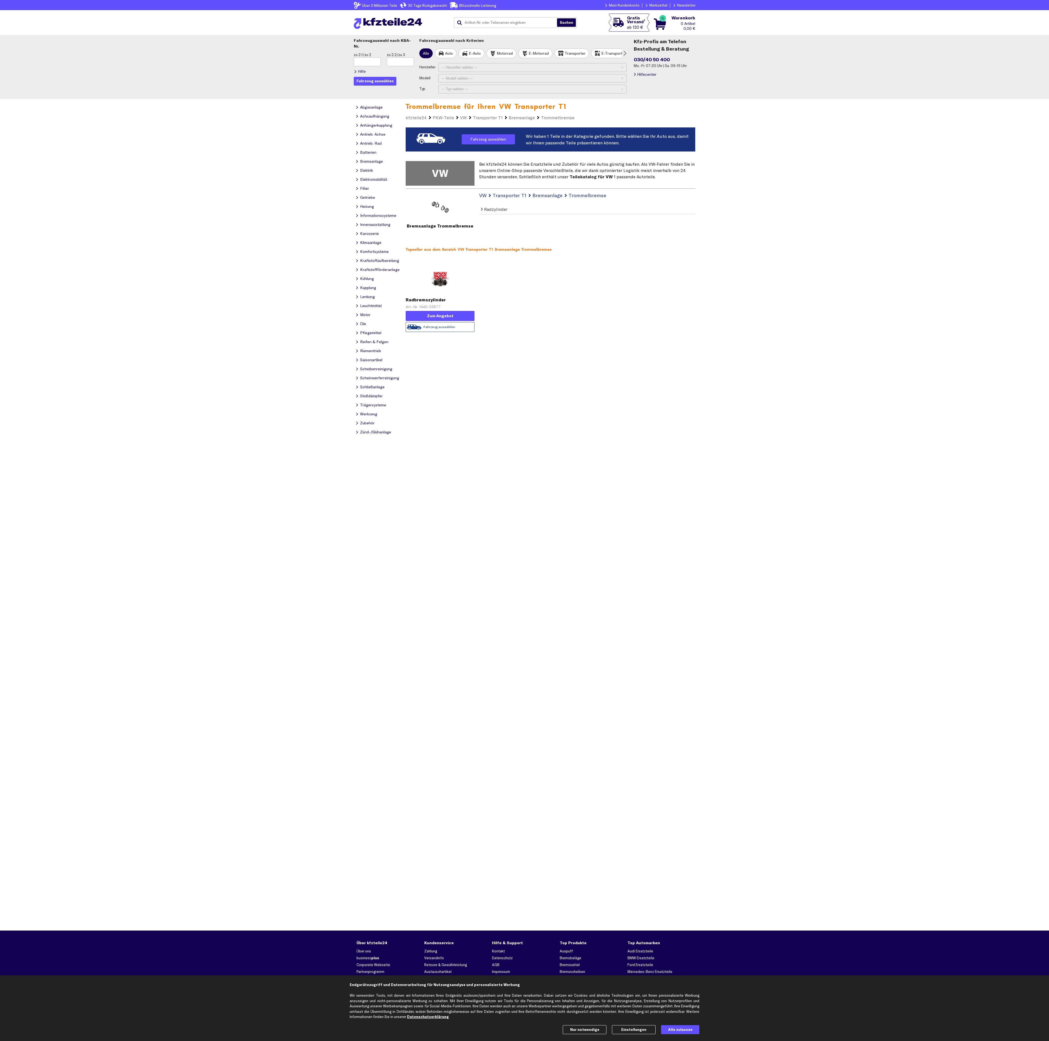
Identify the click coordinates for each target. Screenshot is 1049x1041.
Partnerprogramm (370, 971)
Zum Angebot (440, 315)
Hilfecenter (646, 74)
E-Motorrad (539, 53)
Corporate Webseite (373, 965)
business (367, 958)
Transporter (575, 53)
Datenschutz (502, 958)
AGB (495, 965)
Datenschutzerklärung (428, 1016)
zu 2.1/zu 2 (362, 55)
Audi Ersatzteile (640, 951)
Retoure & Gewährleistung (445, 965)
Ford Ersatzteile (640, 965)
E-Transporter (613, 53)
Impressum (501, 971)
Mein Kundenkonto (624, 5)
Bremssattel (570, 965)
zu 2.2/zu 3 (396, 55)
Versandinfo (434, 958)
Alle (426, 53)
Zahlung (430, 951)
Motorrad (505, 53)
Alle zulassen (680, 1029)
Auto (449, 53)
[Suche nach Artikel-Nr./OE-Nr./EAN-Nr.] (566, 22)
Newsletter (686, 5)
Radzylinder (495, 209)
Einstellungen (633, 1029)
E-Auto (475, 53)
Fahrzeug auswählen (488, 139)
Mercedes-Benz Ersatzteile (649, 971)
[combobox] (507, 23)
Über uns (363, 951)
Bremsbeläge (570, 958)
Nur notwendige (584, 1029)
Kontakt (498, 951)
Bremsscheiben (572, 971)
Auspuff (566, 951)
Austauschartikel (438, 971)
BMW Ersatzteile (640, 958)
